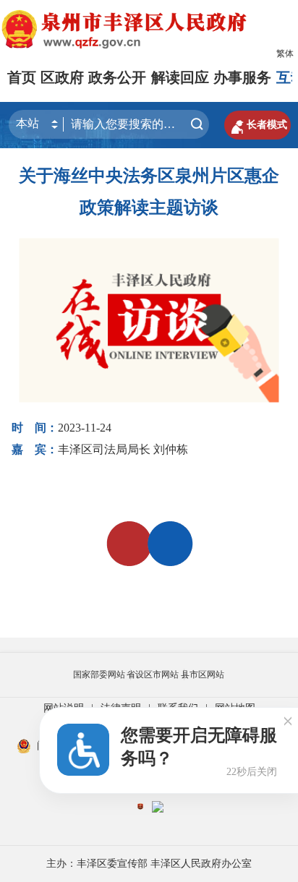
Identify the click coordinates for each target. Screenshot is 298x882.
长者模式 (257, 125)
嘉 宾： (35, 449)
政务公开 (117, 77)
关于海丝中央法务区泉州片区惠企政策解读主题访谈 (149, 191)
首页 (21, 77)
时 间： (35, 427)
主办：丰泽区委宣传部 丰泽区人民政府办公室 (149, 863)
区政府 (62, 77)
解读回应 (180, 77)
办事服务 (242, 77)
